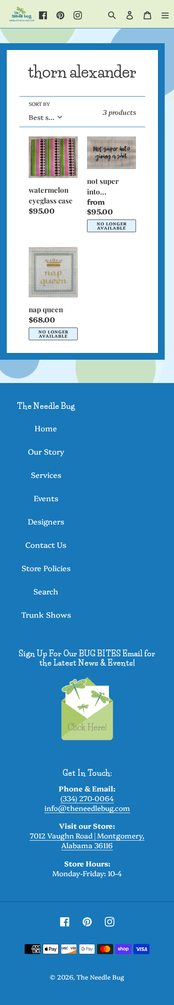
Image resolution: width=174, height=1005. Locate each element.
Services (46, 474)
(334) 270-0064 (87, 798)
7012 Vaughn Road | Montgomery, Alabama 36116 (87, 840)
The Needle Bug (100, 976)
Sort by (39, 103)
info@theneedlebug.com (87, 808)
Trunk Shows (46, 614)
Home (46, 428)
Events (46, 498)
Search (45, 591)
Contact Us (45, 544)
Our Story (46, 451)
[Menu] (165, 14)
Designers (46, 521)
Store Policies (46, 568)
